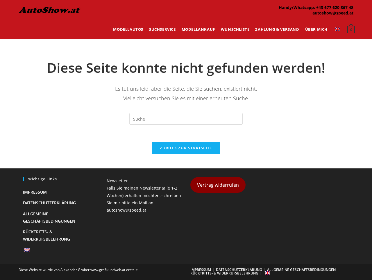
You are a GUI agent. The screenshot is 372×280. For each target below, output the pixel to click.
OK (349, 20)
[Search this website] (186, 118)
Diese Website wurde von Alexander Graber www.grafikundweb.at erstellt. (78, 269)
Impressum (35, 192)
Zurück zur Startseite (186, 147)
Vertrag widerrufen (218, 185)
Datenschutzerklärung (49, 203)
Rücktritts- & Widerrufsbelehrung (224, 273)
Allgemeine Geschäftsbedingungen (301, 269)
